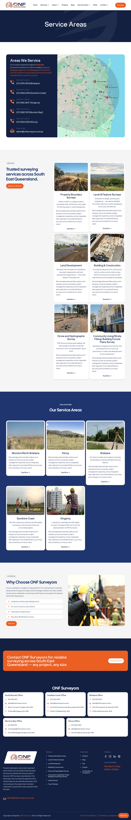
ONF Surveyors (24, 815)
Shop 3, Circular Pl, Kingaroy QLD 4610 (20, 707)
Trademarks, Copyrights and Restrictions (113, 815)
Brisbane (46, 67)
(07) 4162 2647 (12, 699)
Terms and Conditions (88, 815)
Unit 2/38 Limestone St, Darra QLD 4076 (105, 707)
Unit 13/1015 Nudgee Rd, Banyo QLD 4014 (21, 733)
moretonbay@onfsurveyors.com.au (19, 729)
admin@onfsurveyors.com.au (17, 703)
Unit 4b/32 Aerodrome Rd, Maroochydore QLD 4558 (67, 707)
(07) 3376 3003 (97, 699)
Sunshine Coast (16, 70)
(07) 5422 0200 (55, 699)
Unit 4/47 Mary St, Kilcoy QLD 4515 (82, 733)
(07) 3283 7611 (12, 725)
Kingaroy (35, 70)
